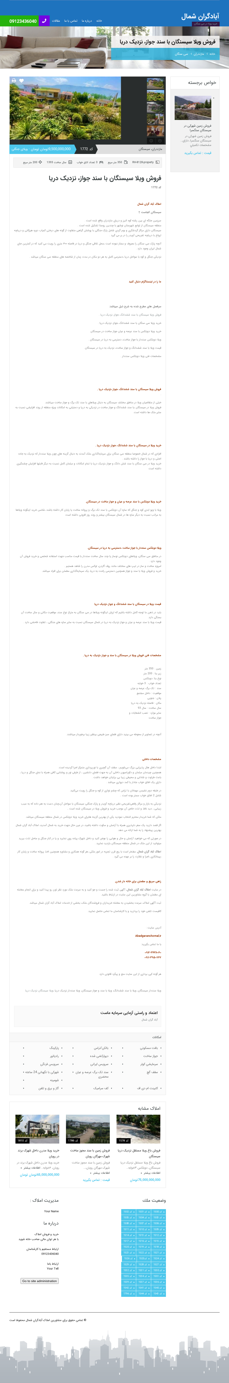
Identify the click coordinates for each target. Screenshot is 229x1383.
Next (141, 110)
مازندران (199, 53)
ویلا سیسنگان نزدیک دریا (39, 990)
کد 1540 (157, 1288)
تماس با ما (70, 20)
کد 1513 (142, 1235)
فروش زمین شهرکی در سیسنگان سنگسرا (197, 128)
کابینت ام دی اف (147, 1088)
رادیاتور (54, 1056)
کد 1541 (142, 1288)
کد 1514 (127, 1235)
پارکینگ (54, 1048)
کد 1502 (127, 1212)
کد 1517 (127, 1241)
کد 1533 (157, 1276)
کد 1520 (127, 1247)
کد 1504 (142, 1217)
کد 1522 (142, 1253)
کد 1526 (128, 1258)
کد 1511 (127, 1229)
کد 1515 (157, 1241)
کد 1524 (157, 1258)
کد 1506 (157, 1223)
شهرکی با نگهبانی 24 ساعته (42, 1072)
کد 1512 (157, 1235)
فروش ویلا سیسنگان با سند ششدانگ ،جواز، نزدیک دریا (130, 315)
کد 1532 (127, 1270)
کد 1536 (157, 1282)
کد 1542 (127, 1288)
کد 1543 (157, 1293)
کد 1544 (142, 1293)
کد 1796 (127, 1293)
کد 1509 (157, 1229)
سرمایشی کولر (149, 1064)
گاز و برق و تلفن (48, 1088)
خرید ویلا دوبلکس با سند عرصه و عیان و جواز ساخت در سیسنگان (123, 501)
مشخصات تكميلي (200, 145)
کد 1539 (127, 1282)
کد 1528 (142, 1264)
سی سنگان (181, 53)
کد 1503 (157, 1217)
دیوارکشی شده (99, 1056)
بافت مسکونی (149, 1048)
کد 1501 (142, 1212)
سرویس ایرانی (99, 1064)
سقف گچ (152, 1072)
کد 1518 (157, 1247)
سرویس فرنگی (49, 1064)
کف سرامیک (100, 1088)
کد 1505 (127, 1217)
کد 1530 (157, 1270)
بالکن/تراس (101, 1048)
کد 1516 (142, 1241)
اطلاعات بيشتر (151, 1173)
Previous (13, 110)
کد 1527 (157, 1264)
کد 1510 (142, 1229)
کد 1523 (127, 1253)
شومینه (54, 1080)
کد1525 (143, 1258)
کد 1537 (142, 1282)
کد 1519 (142, 1247)
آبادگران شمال (200, 17)
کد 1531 (142, 1270)
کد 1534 (142, 1276)
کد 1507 (142, 1223)
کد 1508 (127, 1223)
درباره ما (87, 20)
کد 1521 (157, 1253)
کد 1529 (127, 1264)
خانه (99, 20)
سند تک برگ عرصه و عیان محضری (92, 1074)
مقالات (56, 20)
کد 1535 (127, 1276)
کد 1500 (157, 1212)
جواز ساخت (150, 1056)
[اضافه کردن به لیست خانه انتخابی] (21, 82)
